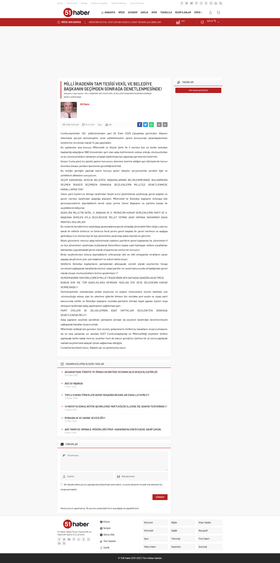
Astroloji (203, 546)
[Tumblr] (206, 3)
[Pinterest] (196, 3)
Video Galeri (150, 546)
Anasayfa (67, 93)
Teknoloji (175, 538)
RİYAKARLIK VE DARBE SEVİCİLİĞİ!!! (85, 417)
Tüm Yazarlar (109, 541)
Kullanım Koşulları (99, 3)
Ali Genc (85, 104)
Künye (60, 3)
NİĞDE (121, 12)
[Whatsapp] (201, 3)
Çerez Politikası (137, 3)
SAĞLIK (144, 12)
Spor (146, 538)
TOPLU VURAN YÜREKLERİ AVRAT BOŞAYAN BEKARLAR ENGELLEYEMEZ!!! (107, 394)
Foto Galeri (204, 538)
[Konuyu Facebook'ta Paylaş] (139, 124)
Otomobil (148, 530)
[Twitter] (187, 3)
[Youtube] (191, 3)
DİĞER (197, 12)
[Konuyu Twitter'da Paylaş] (145, 124)
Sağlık (174, 530)
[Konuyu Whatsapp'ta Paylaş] (151, 124)
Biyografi (203, 530)
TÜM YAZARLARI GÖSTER (198, 90)
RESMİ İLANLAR (183, 12)
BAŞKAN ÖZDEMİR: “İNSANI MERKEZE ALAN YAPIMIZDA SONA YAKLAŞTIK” (126, 22)
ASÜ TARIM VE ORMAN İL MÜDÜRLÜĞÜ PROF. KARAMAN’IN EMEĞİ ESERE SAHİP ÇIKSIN (113, 429)
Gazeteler (176, 546)
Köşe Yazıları (78, 93)
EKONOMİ (132, 12)
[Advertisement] (140, 50)
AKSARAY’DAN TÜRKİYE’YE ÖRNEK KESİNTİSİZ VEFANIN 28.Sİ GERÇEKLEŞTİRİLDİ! (111, 371)
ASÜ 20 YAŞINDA (74, 383)
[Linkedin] (216, 3)
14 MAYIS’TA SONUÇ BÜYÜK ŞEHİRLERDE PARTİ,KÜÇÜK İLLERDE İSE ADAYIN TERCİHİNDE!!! (116, 406)
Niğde (174, 522)
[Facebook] (182, 3)
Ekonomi (148, 522)
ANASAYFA (110, 12)
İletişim (84, 3)
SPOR (154, 12)
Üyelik (106, 547)
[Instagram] (211, 3)
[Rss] (221, 3)
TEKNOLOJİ (166, 12)
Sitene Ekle (72, 3)
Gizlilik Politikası (118, 3)
